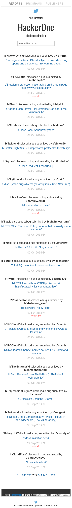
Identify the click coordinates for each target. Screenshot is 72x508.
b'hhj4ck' (58, 104)
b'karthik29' (59, 278)
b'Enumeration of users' (36, 205)
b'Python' (13, 179)
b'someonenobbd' (35, 370)
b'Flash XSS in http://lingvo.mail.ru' (36, 247)
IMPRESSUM (52, 505)
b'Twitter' (11, 143)
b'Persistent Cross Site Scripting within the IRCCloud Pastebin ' (36, 330)
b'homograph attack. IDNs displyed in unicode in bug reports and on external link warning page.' (36, 62)
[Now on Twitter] (36, 14)
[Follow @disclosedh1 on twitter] (36, 495)
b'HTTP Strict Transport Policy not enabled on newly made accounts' (36, 228)
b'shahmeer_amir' (58, 221)
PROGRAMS (34, 3)
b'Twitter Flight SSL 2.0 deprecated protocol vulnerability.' (36, 148)
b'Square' (9, 161)
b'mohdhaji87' (36, 80)
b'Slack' (6, 221)
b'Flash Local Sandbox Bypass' (36, 130)
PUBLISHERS (54, 3)
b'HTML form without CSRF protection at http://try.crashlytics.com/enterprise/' (36, 285)
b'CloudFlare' (18, 454)
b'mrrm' (62, 55)
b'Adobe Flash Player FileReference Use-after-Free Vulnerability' (36, 110)
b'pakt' (59, 179)
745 (45, 475)
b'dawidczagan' (36, 200)
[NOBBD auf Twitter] (36, 503)
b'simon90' (59, 143)
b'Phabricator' (18, 300)
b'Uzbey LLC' (10, 433)
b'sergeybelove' (36, 457)
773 (53, 475)
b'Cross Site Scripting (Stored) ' (36, 398)
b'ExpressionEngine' (18, 391)
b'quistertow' (60, 242)
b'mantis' (61, 324)
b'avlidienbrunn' (59, 260)
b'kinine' (58, 125)
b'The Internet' (18, 366)
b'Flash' (12, 104)
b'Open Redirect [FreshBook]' (36, 166)
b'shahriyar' (62, 433)
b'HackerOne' (13, 55)
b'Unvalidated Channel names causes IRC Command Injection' (36, 352)
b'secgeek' (59, 412)
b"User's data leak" (36, 462)
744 (40, 475)
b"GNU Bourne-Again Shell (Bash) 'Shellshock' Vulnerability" (36, 376)
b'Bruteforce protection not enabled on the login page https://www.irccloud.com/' (36, 86)
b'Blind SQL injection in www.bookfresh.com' (36, 265)
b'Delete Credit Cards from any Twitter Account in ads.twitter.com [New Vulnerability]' (36, 418)
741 (24, 475)
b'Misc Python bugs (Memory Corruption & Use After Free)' (36, 184)
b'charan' (36, 394)
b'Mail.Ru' (9, 242)
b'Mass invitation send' (36, 438)
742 (29, 475)
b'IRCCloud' (18, 77)
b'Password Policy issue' (36, 307)
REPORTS (15, 3)
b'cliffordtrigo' (60, 161)
